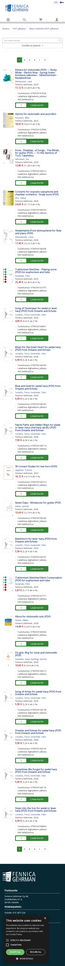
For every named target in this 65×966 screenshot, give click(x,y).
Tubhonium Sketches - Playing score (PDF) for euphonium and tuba (36, 271)
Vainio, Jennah (22, 506)
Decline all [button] (35, 952)
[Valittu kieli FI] (61, 2)
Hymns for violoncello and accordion (35, 114)
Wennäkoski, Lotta (24, 237)
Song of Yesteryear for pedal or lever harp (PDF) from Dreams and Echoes (36, 310)
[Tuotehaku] (24, 20)
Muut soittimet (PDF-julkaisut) (44, 28)
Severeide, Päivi (38, 314)
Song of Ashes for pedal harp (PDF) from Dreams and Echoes (38, 693)
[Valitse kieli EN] (55, 2)
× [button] (45, 918)
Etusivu (5, 28)
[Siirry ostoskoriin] (41, 20)
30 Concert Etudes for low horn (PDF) (36, 466)
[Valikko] (8, 20)
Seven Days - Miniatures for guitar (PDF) (38, 502)
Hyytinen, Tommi (23, 470)
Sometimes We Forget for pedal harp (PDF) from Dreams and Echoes (36, 771)
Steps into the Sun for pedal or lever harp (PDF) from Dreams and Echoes (35, 809)
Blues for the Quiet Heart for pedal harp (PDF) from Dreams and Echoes (38, 348)
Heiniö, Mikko (21, 620)
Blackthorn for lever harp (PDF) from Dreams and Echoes (36, 540)
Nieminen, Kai (22, 159)
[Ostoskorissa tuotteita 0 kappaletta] (41, 20)
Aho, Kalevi (20, 198)
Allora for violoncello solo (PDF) (33, 616)
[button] (25, 958)
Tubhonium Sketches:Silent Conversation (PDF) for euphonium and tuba (38, 579)
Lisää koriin (37, 105)
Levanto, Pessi (22, 314)
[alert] (25, 939)
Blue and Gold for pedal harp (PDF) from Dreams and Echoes (38, 387)
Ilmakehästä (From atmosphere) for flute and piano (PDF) (38, 232)
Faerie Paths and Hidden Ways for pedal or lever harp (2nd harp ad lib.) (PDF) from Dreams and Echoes (37, 427)
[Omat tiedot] (57, 20)
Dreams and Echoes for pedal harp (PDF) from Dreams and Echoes (38, 732)
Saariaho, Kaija (22, 659)
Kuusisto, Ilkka (22, 117)
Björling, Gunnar (39, 659)
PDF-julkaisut (19, 28)
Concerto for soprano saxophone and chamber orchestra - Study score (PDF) (37, 193)
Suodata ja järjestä (31, 45)
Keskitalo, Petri (22, 275)
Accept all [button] (15, 952)
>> (45, 59)
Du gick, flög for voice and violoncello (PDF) (36, 654)
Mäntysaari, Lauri (23, 81)
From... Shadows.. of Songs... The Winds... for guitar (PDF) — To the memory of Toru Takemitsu (37, 153)
